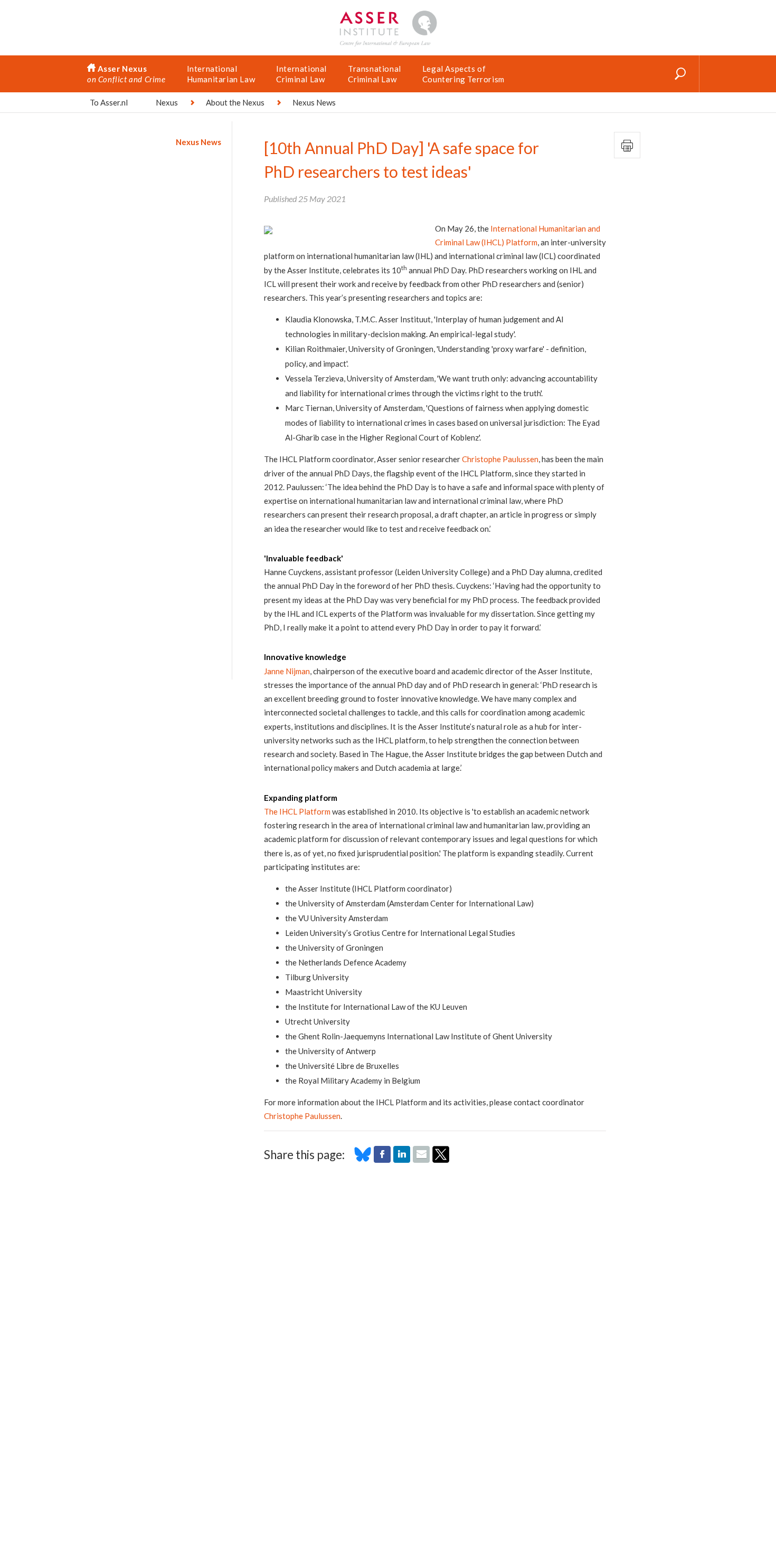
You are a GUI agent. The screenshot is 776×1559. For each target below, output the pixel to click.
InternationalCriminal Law (301, 74)
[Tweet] (440, 1159)
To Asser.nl (109, 102)
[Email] (421, 1159)
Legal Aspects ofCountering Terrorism (463, 74)
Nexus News (198, 142)
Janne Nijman (287, 671)
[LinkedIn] (401, 1159)
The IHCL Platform (297, 811)
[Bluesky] (362, 1159)
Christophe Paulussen (500, 459)
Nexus (167, 102)
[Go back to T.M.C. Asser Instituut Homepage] (388, 13)
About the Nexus (235, 102)
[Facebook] (382, 1159)
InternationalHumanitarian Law (221, 74)
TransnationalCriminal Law (374, 74)
